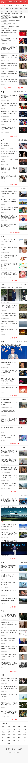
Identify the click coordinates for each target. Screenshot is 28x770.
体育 (11, 8)
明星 (25, 140)
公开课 (8, 737)
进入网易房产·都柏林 (13, 232)
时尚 (8, 735)
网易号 (3, 447)
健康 (14, 737)
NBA (18, 92)
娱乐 (7, 8)
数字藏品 (3, 743)
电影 (22, 140)
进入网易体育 (13, 136)
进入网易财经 (13, 395)
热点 (24, 5)
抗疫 (8, 743)
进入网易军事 (13, 338)
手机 (14, 732)
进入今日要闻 (7, 88)
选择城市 (24, 399)
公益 (21, 11)
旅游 (24, 737)
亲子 (3, 740)
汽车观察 (24, 496)
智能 (25, 562)
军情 (25, 284)
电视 (18, 140)
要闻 (3, 5)
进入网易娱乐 (13, 184)
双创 (14, 740)
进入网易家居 (13, 280)
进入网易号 (13, 492)
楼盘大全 (24, 188)
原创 (17, 5)
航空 (24, 740)
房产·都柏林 (5, 188)
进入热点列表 (13, 671)
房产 (11, 11)
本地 (24, 732)
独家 (19, 737)
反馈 (9, 749)
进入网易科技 (13, 607)
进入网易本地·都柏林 (13, 443)
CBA (25, 92)
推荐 (10, 5)
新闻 (2, 8)
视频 (8, 732)
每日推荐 (24, 447)
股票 (18, 342)
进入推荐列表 (13, 719)
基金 (22, 342)
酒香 (19, 740)
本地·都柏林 (5, 399)
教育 (3, 737)
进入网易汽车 (13, 559)
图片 (21, 8)
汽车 (26, 8)
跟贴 (19, 735)
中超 (22, 92)
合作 (15, 749)
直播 (7, 11)
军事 (2, 11)
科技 (16, 11)
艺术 (8, 740)
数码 (19, 732)
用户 (26, 2)
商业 (25, 342)
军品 (22, 284)
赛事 (15, 92)
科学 (22, 562)
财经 (16, 8)
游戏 (24, 735)
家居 (2, 236)
